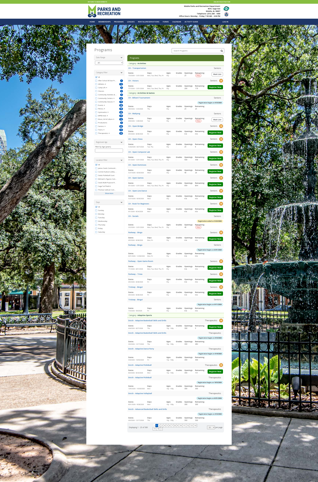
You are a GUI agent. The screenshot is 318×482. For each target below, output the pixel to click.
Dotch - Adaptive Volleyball (140, 393)
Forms (166, 22)
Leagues (131, 22)
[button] (109, 77)
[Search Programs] (221, 50)
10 (181, 425)
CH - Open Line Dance (137, 191)
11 (184, 425)
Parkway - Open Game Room (140, 261)
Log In (225, 22)
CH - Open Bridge (135, 126)
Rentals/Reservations (148, 22)
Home (92, 22)
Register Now (215, 87)
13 (192, 425)
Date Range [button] (100, 57)
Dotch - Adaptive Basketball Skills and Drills (147, 320)
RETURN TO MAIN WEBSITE (97, 2)
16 (158, 429)
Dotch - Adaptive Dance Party (141, 349)
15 (155, 429)
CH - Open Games (135, 178)
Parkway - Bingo (135, 232)
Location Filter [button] (101, 160)
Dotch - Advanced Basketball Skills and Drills (147, 409)
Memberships (104, 22)
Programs (119, 22)
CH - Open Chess (135, 139)
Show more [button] (109, 193)
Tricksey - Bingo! (135, 287)
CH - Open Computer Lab (139, 152)
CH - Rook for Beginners (138, 204)
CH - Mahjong (134, 113)
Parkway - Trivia (135, 274)
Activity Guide (191, 22)
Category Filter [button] (101, 72)
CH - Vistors (133, 80)
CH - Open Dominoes (137, 165)
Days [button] (98, 202)
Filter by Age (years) (103, 147)
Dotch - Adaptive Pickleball (140, 365)
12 (188, 425)
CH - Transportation (137, 68)
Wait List (218, 74)
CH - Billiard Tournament (139, 98)
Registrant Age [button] (101, 142)
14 (195, 425)
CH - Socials (133, 216)
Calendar (176, 22)
